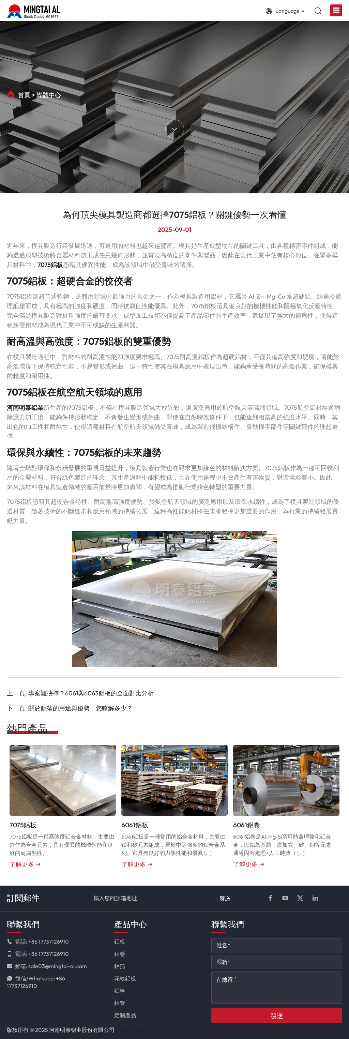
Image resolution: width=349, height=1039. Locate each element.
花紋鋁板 (125, 978)
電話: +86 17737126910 (42, 941)
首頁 (24, 95)
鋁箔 (119, 966)
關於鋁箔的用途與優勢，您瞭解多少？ (80, 708)
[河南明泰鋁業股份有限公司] (33, 11)
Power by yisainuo (136, 1029)
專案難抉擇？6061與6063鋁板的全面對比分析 (91, 693)
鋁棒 (119, 990)
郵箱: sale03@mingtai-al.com (51, 966)
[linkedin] (315, 898)
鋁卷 (119, 953)
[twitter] (300, 898)
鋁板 (119, 941)
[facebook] (270, 898)
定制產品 (125, 1015)
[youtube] (285, 898)
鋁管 (119, 1002)
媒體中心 (48, 95)
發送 (224, 898)
